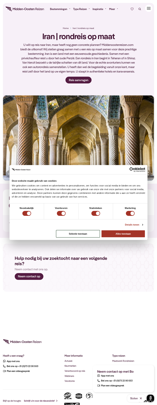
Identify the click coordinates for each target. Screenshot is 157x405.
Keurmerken (70, 365)
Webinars (69, 375)
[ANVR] (79, 395)
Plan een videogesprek (112, 385)
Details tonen (132, 224)
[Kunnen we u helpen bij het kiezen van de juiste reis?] (132, 8)
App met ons (107, 375)
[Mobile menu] (148, 8)
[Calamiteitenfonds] (89, 395)
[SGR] (68, 395)
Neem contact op (29, 276)
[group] (78, 138)
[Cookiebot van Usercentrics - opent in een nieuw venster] (131, 169)
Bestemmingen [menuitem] (58, 9)
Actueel (68, 360)
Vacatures (70, 380)
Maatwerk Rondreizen (123, 360)
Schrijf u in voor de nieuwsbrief (39, 400)
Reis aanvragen (78, 80)
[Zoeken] (139, 9)
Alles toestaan (123, 233)
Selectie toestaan (78, 233)
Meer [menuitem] (112, 9)
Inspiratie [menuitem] (98, 9)
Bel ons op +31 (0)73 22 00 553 (117, 380)
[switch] (61, 212)
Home (66, 28)
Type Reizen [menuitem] (80, 9)
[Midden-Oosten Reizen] (25, 9)
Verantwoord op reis (75, 370)
